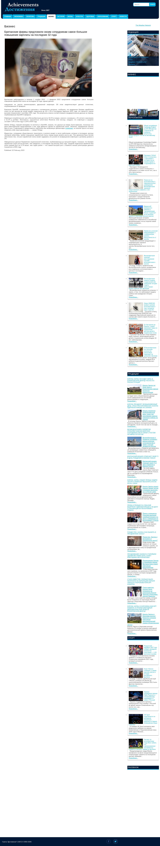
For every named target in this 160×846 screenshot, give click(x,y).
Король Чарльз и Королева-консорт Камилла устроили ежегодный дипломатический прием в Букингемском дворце (141, 608)
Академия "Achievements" (137, 62)
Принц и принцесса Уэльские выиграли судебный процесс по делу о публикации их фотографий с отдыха (142, 507)
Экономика (18, 16)
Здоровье (90, 16)
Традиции (41, 16)
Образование (103, 16)
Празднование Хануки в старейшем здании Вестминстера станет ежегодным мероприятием (141, 555)
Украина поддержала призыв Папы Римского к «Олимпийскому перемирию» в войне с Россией (150, 696)
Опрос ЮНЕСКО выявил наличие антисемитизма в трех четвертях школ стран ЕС (149, 307)
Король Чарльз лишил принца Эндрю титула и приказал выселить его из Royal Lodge (142, 481)
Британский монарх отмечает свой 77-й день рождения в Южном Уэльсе (143, 457)
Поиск (152, 4)
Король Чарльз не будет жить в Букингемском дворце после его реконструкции (140, 380)
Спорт (113, 16)
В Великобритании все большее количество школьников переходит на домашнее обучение (150, 352)
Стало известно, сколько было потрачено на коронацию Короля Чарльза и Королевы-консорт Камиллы (141, 582)
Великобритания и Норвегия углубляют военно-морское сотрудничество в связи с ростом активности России (141, 432)
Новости (123, 16)
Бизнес (51, 16)
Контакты (131, 64)
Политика (30, 16)
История (60, 16)
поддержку (69, 128)
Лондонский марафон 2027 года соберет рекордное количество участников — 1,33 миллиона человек (150, 650)
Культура (79, 16)
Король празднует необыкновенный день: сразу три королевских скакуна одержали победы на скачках (142, 405)
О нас (130, 59)
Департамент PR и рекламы (138, 57)
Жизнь (70, 16)
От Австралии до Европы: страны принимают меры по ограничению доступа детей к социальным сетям (150, 329)
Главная (7, 16)
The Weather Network (143, 25)
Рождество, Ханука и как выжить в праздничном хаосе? (141, 533)
